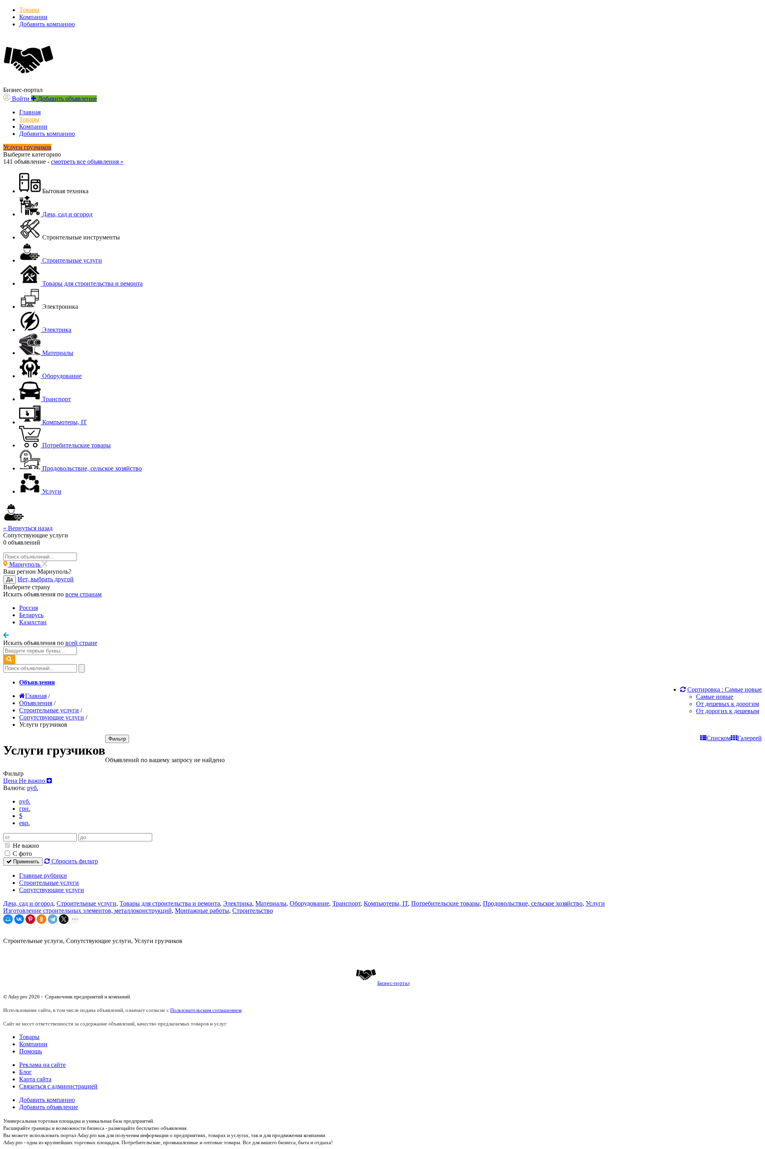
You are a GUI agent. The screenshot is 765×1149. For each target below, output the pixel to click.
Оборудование (309, 903)
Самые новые (714, 696)
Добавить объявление (48, 1107)
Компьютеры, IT (386, 903)
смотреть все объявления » (87, 161)
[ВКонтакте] (19, 919)
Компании (33, 17)
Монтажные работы (202, 910)
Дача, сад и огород (28, 903)
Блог (25, 1072)
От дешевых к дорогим (727, 703)
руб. (24, 801)
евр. (24, 823)
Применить (25, 862)
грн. (24, 808)
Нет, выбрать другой (46, 579)
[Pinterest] (30, 919)
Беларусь (31, 615)
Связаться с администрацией (58, 1086)
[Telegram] (52, 919)
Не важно (25, 845)
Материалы (270, 903)
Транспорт (346, 903)
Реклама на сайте (42, 1064)
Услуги (595, 903)
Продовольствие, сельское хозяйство (533, 903)
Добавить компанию (47, 24)
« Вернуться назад (28, 528)
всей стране (81, 642)
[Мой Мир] (8, 919)
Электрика (237, 903)
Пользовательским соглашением (205, 1010)
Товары (29, 9)
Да (9, 579)
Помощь (30, 1051)
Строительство (252, 910)
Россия (28, 607)
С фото (21, 853)
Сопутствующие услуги (51, 889)
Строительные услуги (49, 882)
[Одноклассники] (41, 919)
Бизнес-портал (393, 983)
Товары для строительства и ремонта (170, 903)
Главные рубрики (43, 875)
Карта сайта (35, 1079)
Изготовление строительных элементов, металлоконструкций (87, 910)
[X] (64, 919)
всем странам (83, 594)
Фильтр (117, 739)
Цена (25, 780)
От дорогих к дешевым (727, 711)
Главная (30, 112)
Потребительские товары (445, 903)
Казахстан (33, 622)
